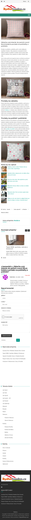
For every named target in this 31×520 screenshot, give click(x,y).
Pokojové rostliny (9, 426)
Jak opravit (5, 395)
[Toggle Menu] (29, 15)
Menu (24, 1)
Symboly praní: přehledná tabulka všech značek (14, 350)
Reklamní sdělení (4, 212)
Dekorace (5, 414)
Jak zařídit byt (6, 403)
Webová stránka (6, 308)
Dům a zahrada (6, 447)
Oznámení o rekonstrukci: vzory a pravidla (13, 361)
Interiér (8, 209)
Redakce (25, 209)
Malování (5, 406)
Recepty (4, 409)
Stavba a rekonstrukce (8, 461)
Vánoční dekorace (9, 420)
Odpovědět (27, 275)
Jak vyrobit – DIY (7, 398)
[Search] (18, 340)
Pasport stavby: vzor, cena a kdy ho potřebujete (14, 358)
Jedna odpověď (17, 209)
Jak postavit (5, 400)
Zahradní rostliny (9, 437)
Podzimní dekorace (9, 417)
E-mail (3, 301)
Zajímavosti (5, 464)
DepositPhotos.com (24, 517)
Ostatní (4, 455)
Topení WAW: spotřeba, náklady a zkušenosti (13, 353)
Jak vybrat (5, 390)
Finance (4, 450)
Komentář (4, 322)
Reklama (15, 512)
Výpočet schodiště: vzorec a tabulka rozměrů (13, 356)
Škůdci (4, 411)
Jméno (3, 295)
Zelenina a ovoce (9, 435)
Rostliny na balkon (9, 429)
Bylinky (6, 432)
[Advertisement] (15, 374)
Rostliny (4, 423)
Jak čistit (5, 392)
